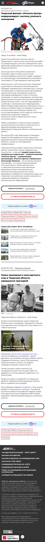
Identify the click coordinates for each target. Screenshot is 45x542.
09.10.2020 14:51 (6, 8)
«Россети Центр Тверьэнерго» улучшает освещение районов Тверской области (23, 250)
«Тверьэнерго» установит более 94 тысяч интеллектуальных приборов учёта (23, 236)
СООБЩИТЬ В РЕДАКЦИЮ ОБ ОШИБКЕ (17, 475)
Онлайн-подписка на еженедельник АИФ (20, 458)
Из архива (9, 313)
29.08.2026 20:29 (7, 268)
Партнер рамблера (20, 532)
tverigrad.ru (26, 387)
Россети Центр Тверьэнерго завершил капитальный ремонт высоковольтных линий (25, 230)
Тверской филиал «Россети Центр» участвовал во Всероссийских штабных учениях (25, 243)
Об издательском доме (12, 452)
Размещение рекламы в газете (15, 467)
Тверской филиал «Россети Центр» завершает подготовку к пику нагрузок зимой (25, 256)
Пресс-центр (30, 452)
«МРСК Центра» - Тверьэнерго (13, 52)
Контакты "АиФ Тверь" (11, 461)
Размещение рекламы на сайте (16, 464)
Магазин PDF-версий (11, 455)
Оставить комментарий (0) (22, 197)
